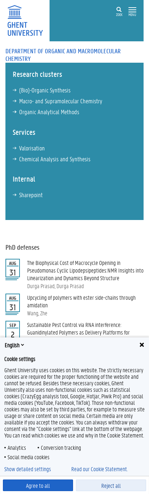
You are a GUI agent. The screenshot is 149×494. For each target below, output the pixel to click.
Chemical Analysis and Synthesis (54, 159)
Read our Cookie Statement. (99, 469)
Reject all (111, 485)
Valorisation (32, 148)
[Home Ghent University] (27, 20)
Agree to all (38, 485)
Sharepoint (31, 195)
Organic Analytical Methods (49, 112)
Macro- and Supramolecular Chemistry (60, 101)
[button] (132, 10)
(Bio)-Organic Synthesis (45, 90)
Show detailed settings (27, 469)
